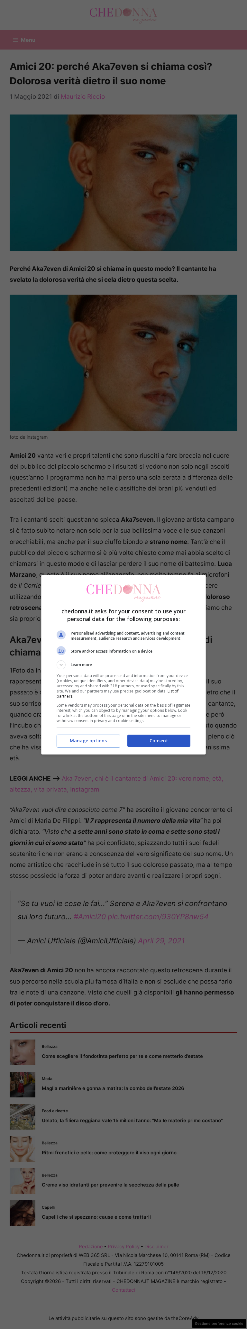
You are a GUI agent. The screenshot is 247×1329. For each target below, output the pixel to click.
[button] (123, 664)
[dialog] (123, 665)
